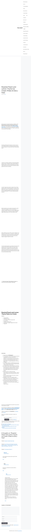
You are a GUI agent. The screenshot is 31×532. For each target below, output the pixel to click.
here (16, 409)
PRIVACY (24, 22)
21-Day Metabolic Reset (25, 7)
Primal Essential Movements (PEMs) (26, 25)
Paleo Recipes (25, 53)
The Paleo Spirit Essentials (25, 45)
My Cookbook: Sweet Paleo (26, 50)
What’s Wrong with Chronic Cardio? (25, 32)
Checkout (24, 17)
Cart (26, 15)
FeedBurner (15, 419)
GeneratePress (20, 530)
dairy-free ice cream (13, 424)
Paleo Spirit (20, 27)
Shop (24, 15)
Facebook (16, 411)
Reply (3, 459)
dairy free (10, 424)
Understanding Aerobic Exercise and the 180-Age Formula (25, 39)
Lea (6, 473)
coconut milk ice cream (5, 424)
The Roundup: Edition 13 (8, 449)
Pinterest (4, 412)
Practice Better (25, 13)
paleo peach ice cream (6, 425)
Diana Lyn (5, 452)
